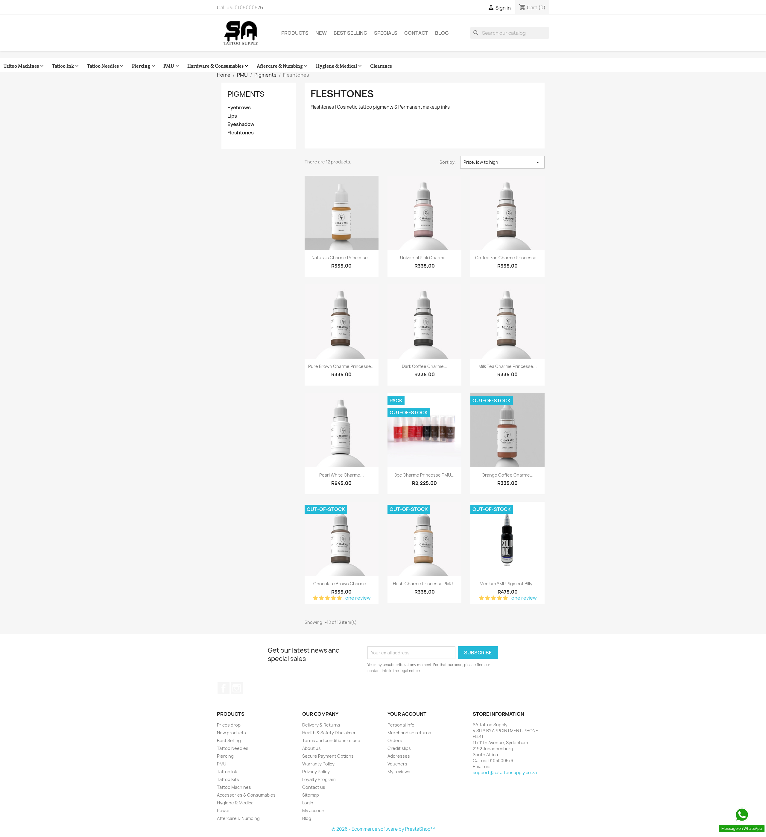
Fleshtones (240, 133)
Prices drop (229, 725)
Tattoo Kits (228, 779)
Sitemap (310, 795)
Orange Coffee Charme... (508, 475)
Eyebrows (239, 107)
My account (314, 810)
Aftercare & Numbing (283, 66)
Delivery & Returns (321, 725)
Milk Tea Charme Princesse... (507, 366)
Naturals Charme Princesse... (341, 257)
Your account (406, 714)
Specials (385, 33)
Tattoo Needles (106, 66)
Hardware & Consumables (218, 66)
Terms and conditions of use (331, 740)
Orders (394, 740)
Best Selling (350, 33)
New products (231, 733)
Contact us (313, 787)
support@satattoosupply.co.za (505, 772)
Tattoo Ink (66, 66)
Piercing (144, 66)
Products (294, 33)
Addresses (398, 756)
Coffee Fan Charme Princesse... (507, 257)
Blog (442, 33)
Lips (232, 116)
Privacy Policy (316, 771)
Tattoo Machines (24, 66)
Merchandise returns (409, 733)
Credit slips (399, 748)
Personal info (400, 725)
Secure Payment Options (328, 756)
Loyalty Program (318, 779)
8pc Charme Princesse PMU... (424, 475)
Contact (416, 33)
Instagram (237, 688)
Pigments (246, 94)
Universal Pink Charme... (424, 257)
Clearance (381, 66)
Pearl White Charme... (341, 475)
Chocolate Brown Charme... (341, 583)
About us (311, 748)
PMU (171, 66)
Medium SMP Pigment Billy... (508, 583)
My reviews (398, 771)
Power (223, 810)
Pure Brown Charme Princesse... (341, 366)
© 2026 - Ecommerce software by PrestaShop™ (383, 829)
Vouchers (397, 764)
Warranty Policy (318, 764)
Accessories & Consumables (246, 795)
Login (307, 803)
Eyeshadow (240, 124)
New (321, 33)
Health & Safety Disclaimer (329, 733)
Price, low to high (502, 162)
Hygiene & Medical (339, 66)
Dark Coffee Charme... (424, 366)
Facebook (224, 688)
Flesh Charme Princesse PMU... (424, 583)
